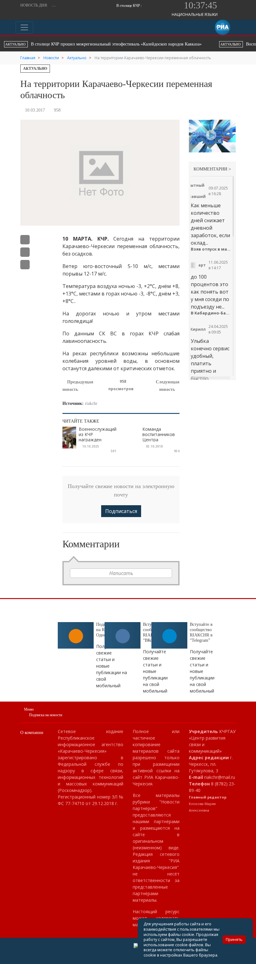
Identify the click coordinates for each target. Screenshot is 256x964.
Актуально (35, 68)
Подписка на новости (45, 715)
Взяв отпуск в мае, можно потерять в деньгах (211, 249)
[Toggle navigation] (24, 27)
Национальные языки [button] (195, 14)
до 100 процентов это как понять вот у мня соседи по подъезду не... (210, 291)
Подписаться (121, 511)
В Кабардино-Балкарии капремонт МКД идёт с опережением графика (211, 313)
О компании (31, 732)
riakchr (91, 403)
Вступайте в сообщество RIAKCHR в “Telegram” (201, 632)
